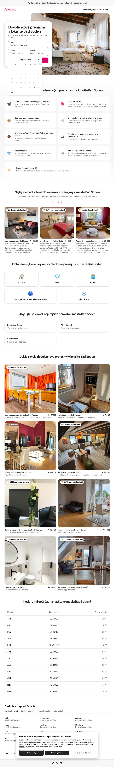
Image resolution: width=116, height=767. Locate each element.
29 (34, 87)
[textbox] (18, 53)
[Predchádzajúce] (53, 202)
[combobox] (28, 45)
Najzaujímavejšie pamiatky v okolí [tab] (50, 711)
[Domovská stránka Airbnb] (10, 9)
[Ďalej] (61, 202)
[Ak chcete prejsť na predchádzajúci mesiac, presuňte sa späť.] (12, 59)
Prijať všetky (31, 753)
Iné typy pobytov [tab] (27, 711)
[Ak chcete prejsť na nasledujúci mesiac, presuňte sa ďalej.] (38, 59)
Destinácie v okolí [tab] (11, 711)
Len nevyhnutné (57, 753)
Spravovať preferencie (83, 753)
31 (12, 92)
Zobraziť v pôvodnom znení (76, 3)
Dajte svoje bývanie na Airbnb (95, 9)
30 (39, 87)
